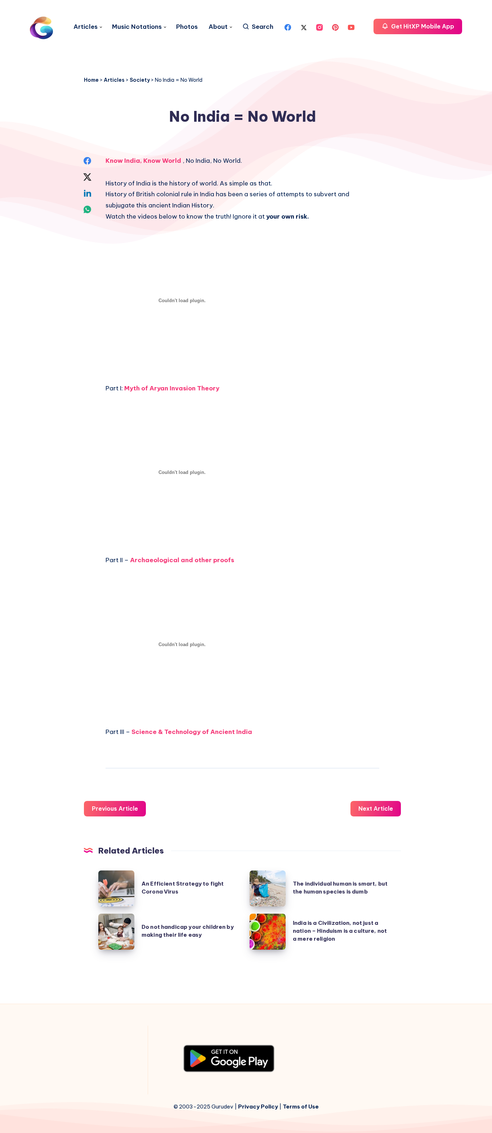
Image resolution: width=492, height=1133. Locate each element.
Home (91, 80)
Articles (85, 27)
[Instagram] (319, 26)
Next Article (375, 808)
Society (140, 80)
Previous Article (115, 808)
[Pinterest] (335, 26)
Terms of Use (301, 1106)
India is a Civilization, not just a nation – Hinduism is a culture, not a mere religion (340, 930)
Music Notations (137, 27)
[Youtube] (351, 26)
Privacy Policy (258, 1106)
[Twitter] (303, 26)
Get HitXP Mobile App (422, 26)
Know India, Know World (144, 161)
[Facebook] (287, 26)
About (218, 27)
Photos (187, 27)
